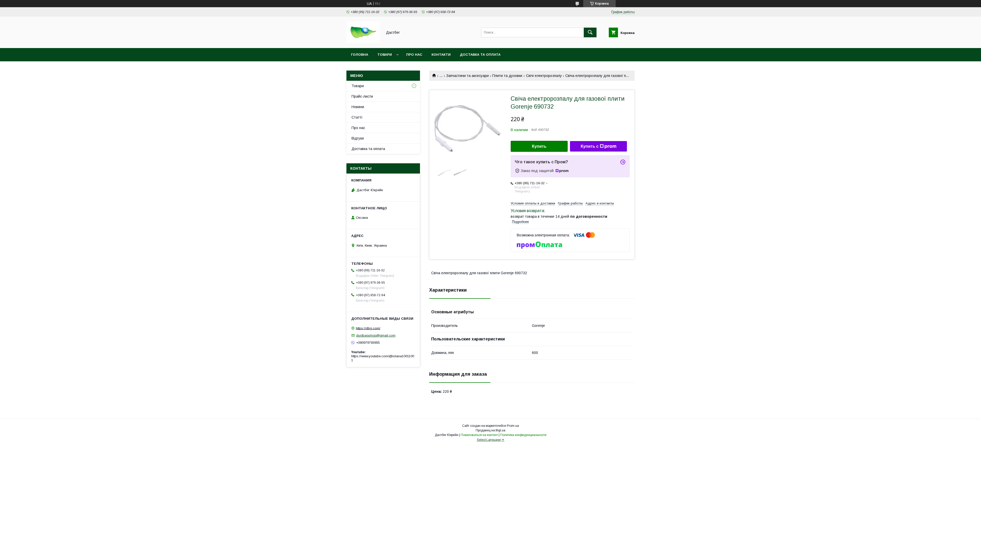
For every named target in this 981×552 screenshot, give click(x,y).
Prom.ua (513, 426)
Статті (357, 117)
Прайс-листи (362, 96)
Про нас (414, 54)
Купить (539, 146)
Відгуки (358, 138)
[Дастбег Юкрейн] (363, 41)
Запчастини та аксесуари (467, 76)
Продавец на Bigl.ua (490, 430)
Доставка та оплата (480, 54)
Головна (359, 54)
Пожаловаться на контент (479, 435)
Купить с (590, 146)
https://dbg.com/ (368, 328)
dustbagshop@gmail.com (375, 335)
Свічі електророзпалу (544, 76)
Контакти (441, 54)
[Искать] (590, 32)
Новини (358, 107)
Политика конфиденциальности (523, 435)
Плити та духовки (507, 76)
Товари (384, 54)
